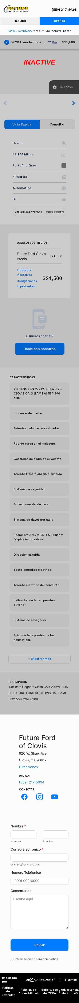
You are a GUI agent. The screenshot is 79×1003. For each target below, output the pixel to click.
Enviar (39, 945)
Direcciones (28, 767)
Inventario (25, 31)
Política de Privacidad (7, 991)
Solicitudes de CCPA (49, 991)
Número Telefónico (26, 872)
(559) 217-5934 (64, 9)
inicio (11, 31)
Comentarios (21, 891)
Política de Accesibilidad (28, 991)
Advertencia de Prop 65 (70, 991)
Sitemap (68, 980)
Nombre (18, 826)
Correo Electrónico (27, 849)
